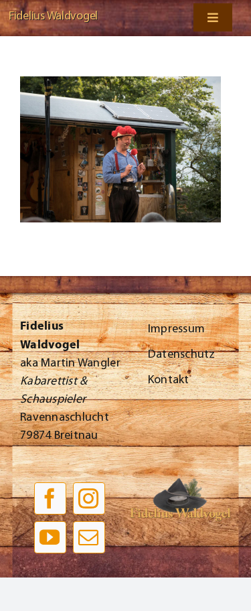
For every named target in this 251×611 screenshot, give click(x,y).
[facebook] (50, 498)
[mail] (89, 537)
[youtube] (50, 537)
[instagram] (89, 498)
